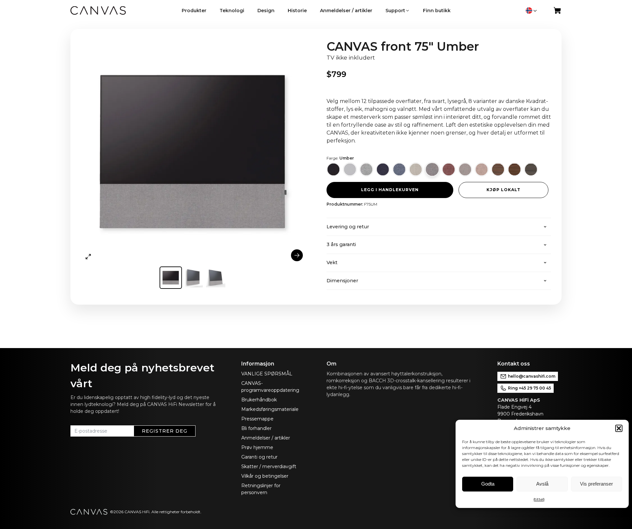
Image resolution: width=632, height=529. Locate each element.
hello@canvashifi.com (531, 376)
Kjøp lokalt (503, 189)
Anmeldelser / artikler (265, 438)
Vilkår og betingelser (264, 476)
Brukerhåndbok (259, 400)
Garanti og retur (259, 457)
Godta (487, 484)
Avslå (542, 484)
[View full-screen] (88, 257)
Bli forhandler (256, 428)
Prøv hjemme (257, 447)
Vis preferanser (596, 484)
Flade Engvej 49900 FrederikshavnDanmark (520, 414)
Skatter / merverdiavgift (268, 466)
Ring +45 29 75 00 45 (529, 388)
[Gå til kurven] (558, 12)
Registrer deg (164, 431)
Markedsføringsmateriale (270, 409)
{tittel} (539, 499)
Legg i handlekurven (390, 189)
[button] (619, 428)
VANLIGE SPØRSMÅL (266, 374)
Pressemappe (257, 419)
